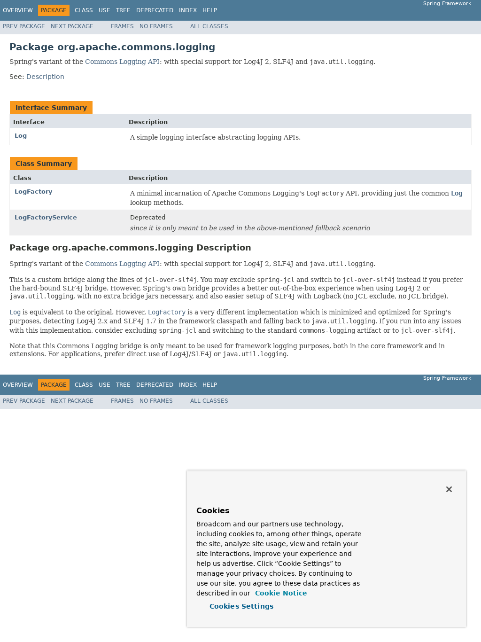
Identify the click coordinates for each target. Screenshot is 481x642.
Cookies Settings (241, 606)
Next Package (72, 26)
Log (21, 135)
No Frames (156, 26)
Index (188, 10)
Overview (18, 10)
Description (45, 76)
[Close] (449, 489)
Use (104, 10)
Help (209, 10)
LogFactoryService (46, 217)
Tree (123, 10)
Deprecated (154, 10)
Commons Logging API (122, 61)
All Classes (209, 26)
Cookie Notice (280, 593)
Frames (122, 26)
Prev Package (24, 26)
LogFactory (33, 191)
